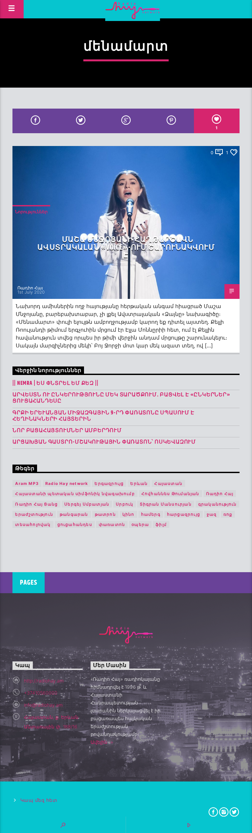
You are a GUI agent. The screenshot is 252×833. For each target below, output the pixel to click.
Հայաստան (168, 483)
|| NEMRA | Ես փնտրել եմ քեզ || (55, 383)
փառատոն (112, 524)
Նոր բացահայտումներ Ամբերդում (66, 430)
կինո (128, 514)
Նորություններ (31, 211)
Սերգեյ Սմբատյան (86, 504)
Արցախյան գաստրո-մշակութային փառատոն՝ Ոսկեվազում (104, 442)
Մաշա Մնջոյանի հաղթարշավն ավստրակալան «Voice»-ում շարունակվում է (125, 247)
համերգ (150, 514)
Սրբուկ (124, 504)
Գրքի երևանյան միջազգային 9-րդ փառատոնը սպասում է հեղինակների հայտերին (103, 416)
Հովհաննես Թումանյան (170, 493)
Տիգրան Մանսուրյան (165, 504)
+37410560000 (40, 693)
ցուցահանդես (74, 524)
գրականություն (217, 504)
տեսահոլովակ (33, 524)
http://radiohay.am (44, 680)
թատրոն (105, 514)
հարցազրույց (183, 514)
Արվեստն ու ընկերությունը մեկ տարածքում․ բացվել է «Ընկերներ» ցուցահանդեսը (121, 398)
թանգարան (74, 514)
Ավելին (100, 742)
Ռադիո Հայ (30, 287)
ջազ (212, 514)
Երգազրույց (109, 483)
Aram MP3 (27, 483)
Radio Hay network (66, 483)
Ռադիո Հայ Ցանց (36, 504)
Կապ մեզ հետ (38, 800)
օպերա (140, 524)
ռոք (228, 514)
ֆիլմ (161, 524)
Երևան (139, 483)
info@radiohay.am (43, 705)
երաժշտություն (34, 514)
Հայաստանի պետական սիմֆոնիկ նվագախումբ (75, 493)
